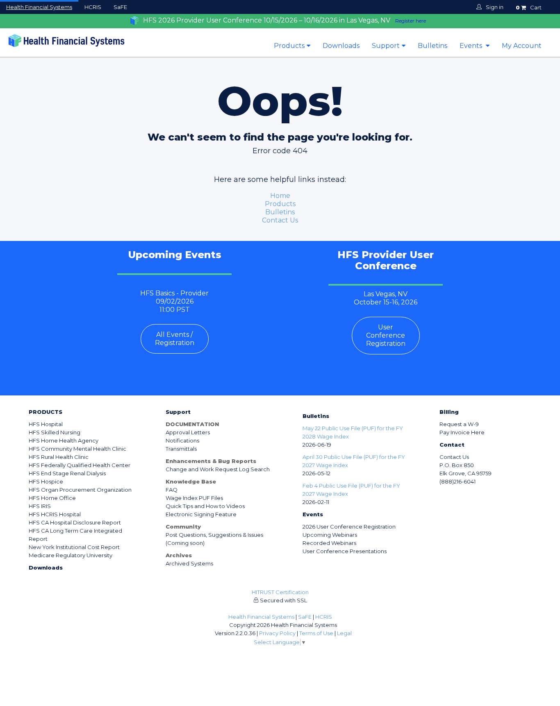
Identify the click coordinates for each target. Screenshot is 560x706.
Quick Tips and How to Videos (205, 506)
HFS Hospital (46, 424)
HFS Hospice (46, 481)
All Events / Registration (174, 339)
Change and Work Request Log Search (218, 469)
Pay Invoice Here (462, 432)
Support (386, 46)
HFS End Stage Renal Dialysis (67, 473)
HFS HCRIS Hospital (55, 514)
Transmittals (181, 448)
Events (472, 46)
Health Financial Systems (39, 7)
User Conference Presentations (345, 551)
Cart (529, 7)
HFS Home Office (52, 498)
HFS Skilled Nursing (54, 432)
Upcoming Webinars (330, 534)
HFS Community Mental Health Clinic (77, 448)
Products (289, 46)
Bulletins (432, 46)
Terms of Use (316, 633)
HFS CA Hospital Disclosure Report (75, 522)
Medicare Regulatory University (70, 555)
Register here (410, 21)
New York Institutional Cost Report (74, 547)
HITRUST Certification (280, 592)
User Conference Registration (385, 335)
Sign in (494, 7)
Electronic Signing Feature (201, 514)
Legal (344, 633)
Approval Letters (188, 432)
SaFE (120, 7)
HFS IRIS (40, 506)
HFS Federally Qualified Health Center (79, 465)
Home (280, 196)
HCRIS (92, 7)
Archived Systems (189, 563)
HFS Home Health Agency (63, 440)
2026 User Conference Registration (349, 526)
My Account (522, 46)
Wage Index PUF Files (194, 498)
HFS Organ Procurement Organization (80, 489)
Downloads (341, 46)
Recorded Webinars (329, 543)
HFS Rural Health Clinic (59, 457)
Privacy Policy (277, 633)
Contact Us (280, 220)
